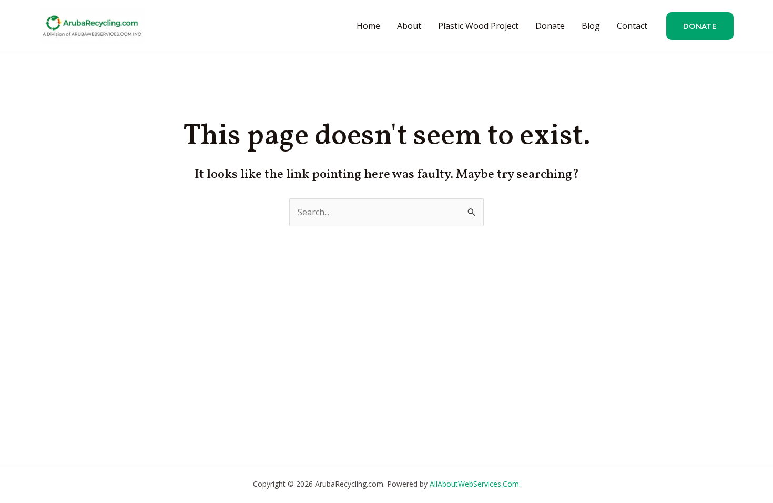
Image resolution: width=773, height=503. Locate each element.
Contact (632, 26)
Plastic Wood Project (478, 26)
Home (368, 26)
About (409, 26)
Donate (550, 26)
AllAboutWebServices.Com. (475, 484)
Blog (591, 26)
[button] (700, 26)
